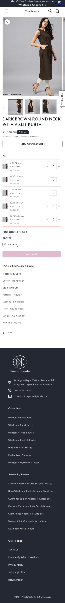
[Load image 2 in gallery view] (32, 106)
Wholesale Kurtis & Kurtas (22, 440)
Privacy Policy (15, 564)
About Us (13, 549)
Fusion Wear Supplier (19, 455)
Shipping (17, 137)
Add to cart (31, 254)
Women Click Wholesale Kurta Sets (27, 521)
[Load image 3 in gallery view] (49, 106)
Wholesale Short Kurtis (20, 424)
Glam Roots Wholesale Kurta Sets (26, 513)
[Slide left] (3, 107)
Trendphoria (27, 597)
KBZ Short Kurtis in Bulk (21, 528)
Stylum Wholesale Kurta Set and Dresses (30, 483)
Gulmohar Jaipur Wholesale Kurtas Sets (30, 498)
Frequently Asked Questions (23, 557)
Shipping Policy (16, 572)
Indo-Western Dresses (20, 447)
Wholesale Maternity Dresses (23, 462)
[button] (6, 11)
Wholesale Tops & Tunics (21, 432)
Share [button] (9, 332)
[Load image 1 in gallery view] (15, 106)
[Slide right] (61, 107)
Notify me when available (32, 144)
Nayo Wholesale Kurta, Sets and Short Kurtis (32, 491)
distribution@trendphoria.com (31, 396)
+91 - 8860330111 (23, 390)
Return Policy (15, 579)
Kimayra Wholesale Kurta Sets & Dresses (30, 506)
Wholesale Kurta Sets (19, 417)
